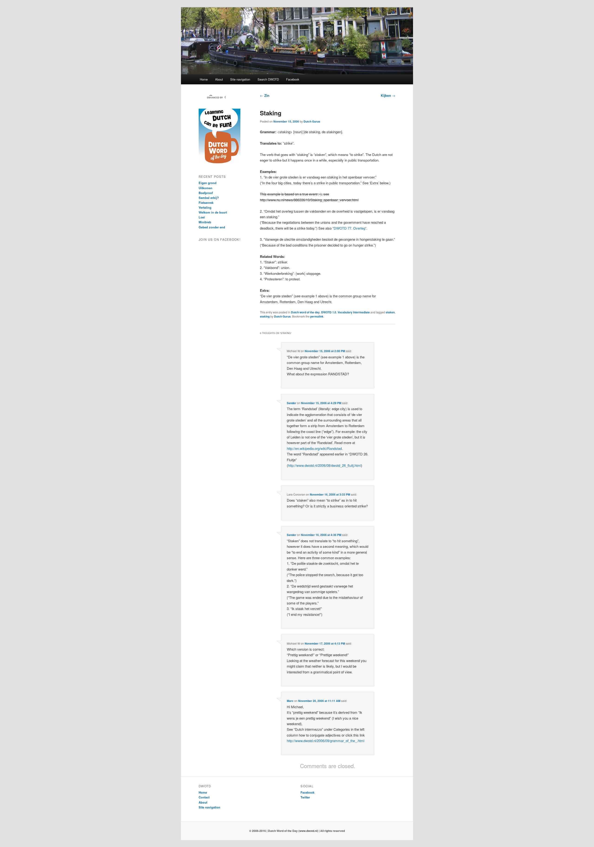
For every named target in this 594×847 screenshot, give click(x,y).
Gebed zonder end (212, 227)
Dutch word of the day (305, 312)
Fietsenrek (206, 202)
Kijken (388, 95)
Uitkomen (205, 188)
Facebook (292, 79)
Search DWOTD (268, 79)
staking (265, 316)
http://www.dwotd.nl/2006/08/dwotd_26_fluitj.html (324, 465)
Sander (291, 403)
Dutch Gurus (311, 121)
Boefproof (206, 193)
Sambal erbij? (209, 197)
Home (204, 79)
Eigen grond (207, 183)
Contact (204, 797)
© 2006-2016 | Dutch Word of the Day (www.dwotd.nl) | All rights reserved (297, 831)
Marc (290, 701)
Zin (264, 95)
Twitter (305, 797)
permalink (316, 316)
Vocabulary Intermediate (354, 312)
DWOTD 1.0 (328, 312)
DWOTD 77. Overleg (349, 228)
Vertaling (205, 207)
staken (390, 312)
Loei (202, 217)
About (219, 79)
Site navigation (240, 79)
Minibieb (205, 222)
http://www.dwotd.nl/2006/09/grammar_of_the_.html (325, 740)
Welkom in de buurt (213, 212)
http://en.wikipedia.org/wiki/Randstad (314, 448)
